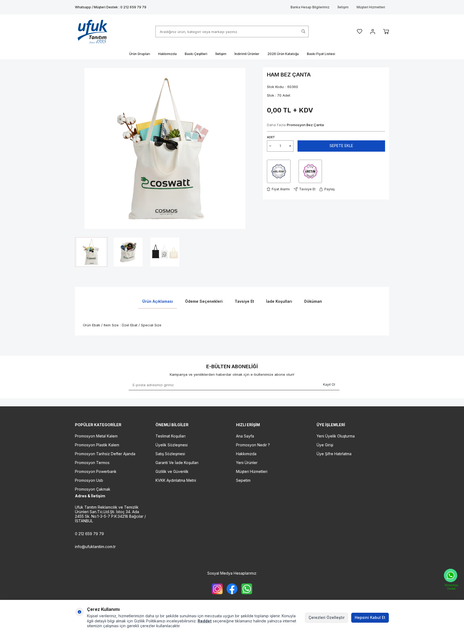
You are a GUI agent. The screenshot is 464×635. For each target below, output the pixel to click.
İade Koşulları (279, 301)
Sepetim (243, 480)
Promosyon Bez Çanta (305, 125)
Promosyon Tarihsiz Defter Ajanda (105, 453)
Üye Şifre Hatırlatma (334, 453)
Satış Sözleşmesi (170, 453)
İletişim (343, 7)
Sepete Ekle (341, 145)
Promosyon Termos (92, 462)
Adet (271, 137)
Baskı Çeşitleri (196, 54)
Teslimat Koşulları (170, 436)
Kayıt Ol (329, 384)
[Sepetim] (386, 31)
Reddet (205, 621)
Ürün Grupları (139, 54)
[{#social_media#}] (217, 588)
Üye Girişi (325, 445)
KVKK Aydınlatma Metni (175, 480)
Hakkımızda (167, 54)
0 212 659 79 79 (89, 533)
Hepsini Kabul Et (370, 617)
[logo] (92, 32)
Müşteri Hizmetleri (371, 7)
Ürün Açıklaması (157, 301)
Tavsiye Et (307, 189)
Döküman (313, 301)
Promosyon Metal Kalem (96, 436)
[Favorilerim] (359, 31)
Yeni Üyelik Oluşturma (336, 436)
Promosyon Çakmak (92, 489)
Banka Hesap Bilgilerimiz (310, 7)
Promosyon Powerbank (96, 471)
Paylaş (329, 189)
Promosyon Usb (89, 480)
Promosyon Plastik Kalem (97, 445)
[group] (165, 148)
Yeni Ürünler (247, 462)
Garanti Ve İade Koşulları (176, 462)
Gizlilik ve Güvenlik (172, 471)
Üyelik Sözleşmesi (171, 445)
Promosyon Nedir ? (253, 445)
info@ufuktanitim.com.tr (95, 546)
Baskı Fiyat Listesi (321, 54)
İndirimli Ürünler (246, 54)
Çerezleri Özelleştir (327, 617)
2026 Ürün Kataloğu (283, 54)
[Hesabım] (372, 31)
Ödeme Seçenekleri (204, 301)
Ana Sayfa (245, 436)
